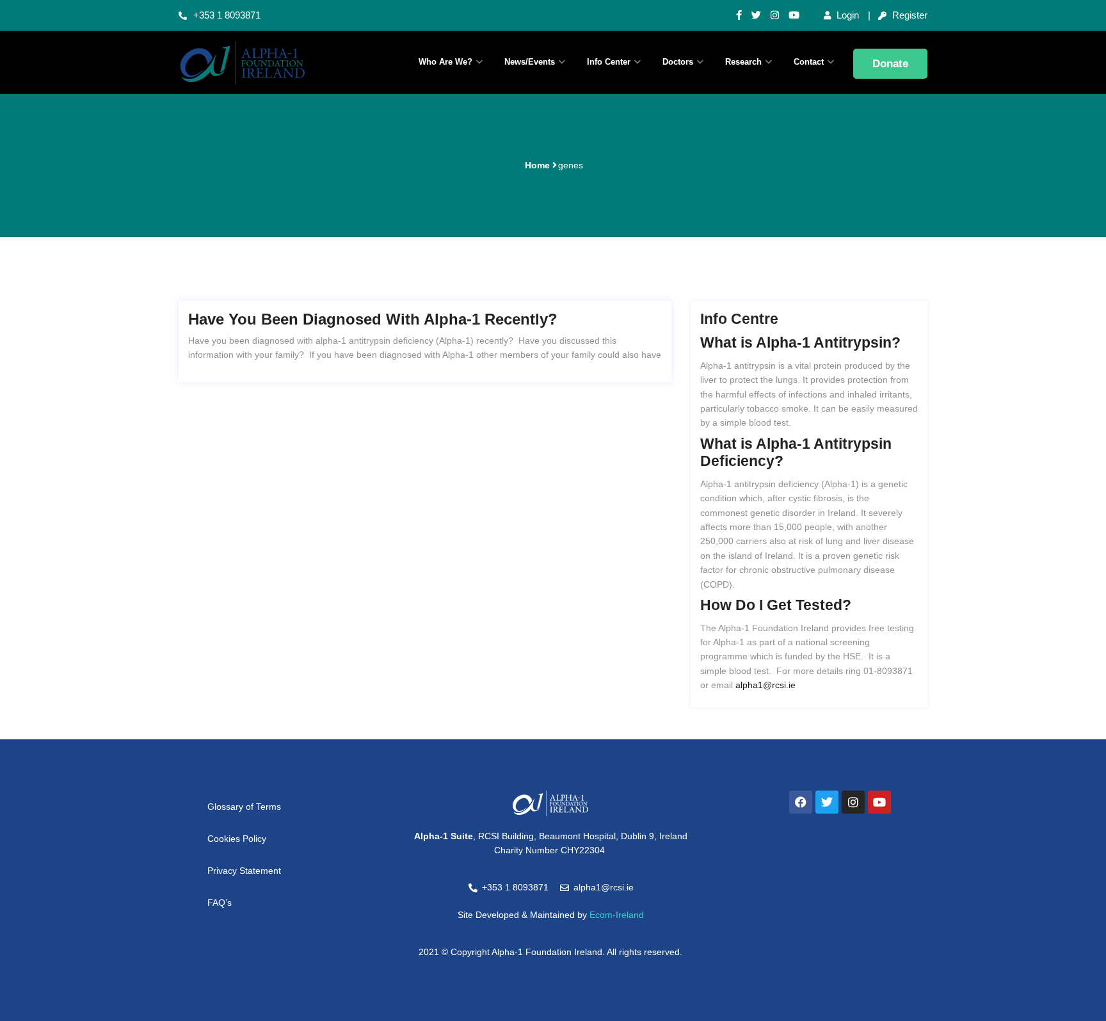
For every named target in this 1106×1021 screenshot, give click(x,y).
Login (846, 15)
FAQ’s (219, 902)
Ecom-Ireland (616, 915)
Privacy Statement (244, 870)
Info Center (608, 62)
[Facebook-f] (739, 15)
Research (743, 62)
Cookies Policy (236, 838)
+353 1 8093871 (226, 15)
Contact (809, 62)
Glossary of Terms (244, 806)
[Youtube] (794, 15)
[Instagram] (775, 15)
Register (908, 15)
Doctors (677, 62)
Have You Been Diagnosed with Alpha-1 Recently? (372, 319)
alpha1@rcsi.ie (765, 685)
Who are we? (445, 62)
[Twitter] (756, 15)
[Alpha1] (265, 62)
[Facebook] (800, 802)
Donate (890, 64)
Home (537, 165)
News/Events (529, 62)
